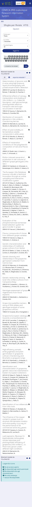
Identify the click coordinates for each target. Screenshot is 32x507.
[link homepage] (6, 3)
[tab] (4, 77)
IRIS (2, 21)
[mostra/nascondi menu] (30, 3)
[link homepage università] (20, 3)
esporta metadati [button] (19, 77)
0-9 (9, 56)
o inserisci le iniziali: (11, 66)
